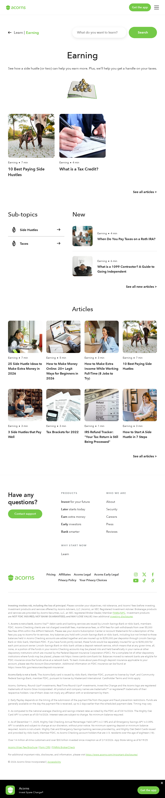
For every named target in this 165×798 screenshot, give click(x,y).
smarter (70, 531)
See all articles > (145, 192)
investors (71, 524)
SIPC (123, 612)
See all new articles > (141, 287)
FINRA (116, 612)
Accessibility (54, 761)
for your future (75, 502)
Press (109, 524)
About (110, 502)
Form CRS (44, 747)
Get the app (140, 7)
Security (111, 509)
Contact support (25, 514)
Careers (111, 517)
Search (143, 32)
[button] (152, 580)
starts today (73, 509)
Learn (65, 554)
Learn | (19, 32)
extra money (73, 517)
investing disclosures (121, 616)
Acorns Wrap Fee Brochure (22, 747)
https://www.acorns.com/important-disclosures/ (112, 754)
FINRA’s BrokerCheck (63, 747)
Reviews (112, 531)
